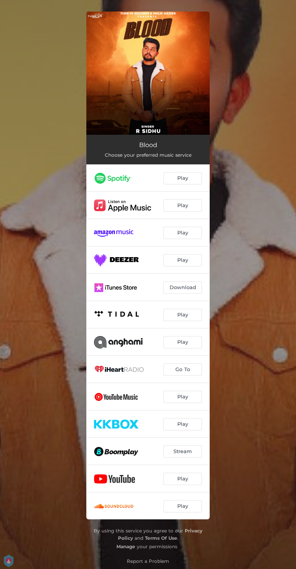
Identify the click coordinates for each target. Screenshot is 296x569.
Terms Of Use (161, 538)
